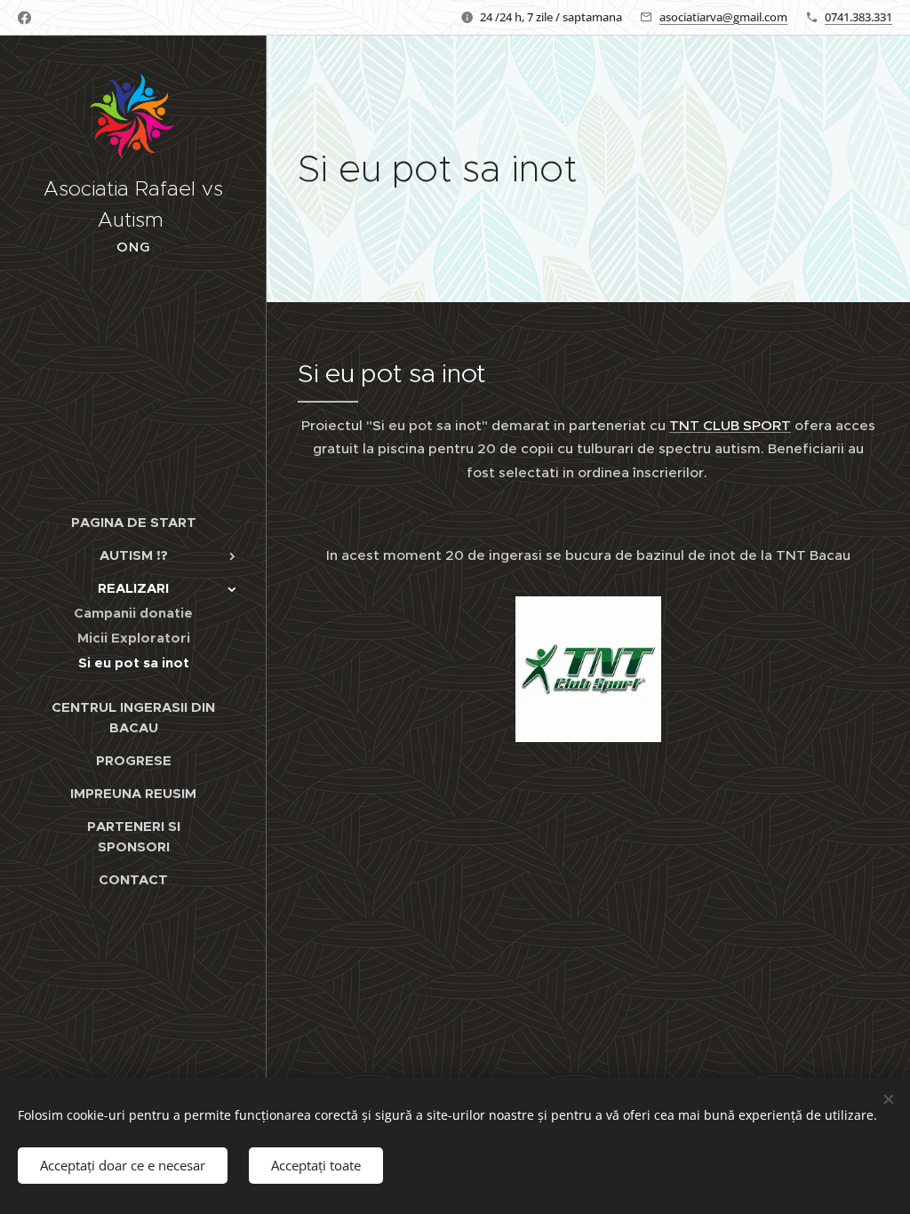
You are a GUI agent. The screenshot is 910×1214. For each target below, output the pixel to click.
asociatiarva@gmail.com (723, 17)
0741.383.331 (858, 17)
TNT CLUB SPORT (730, 425)
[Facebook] (24, 18)
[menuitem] (133, 522)
